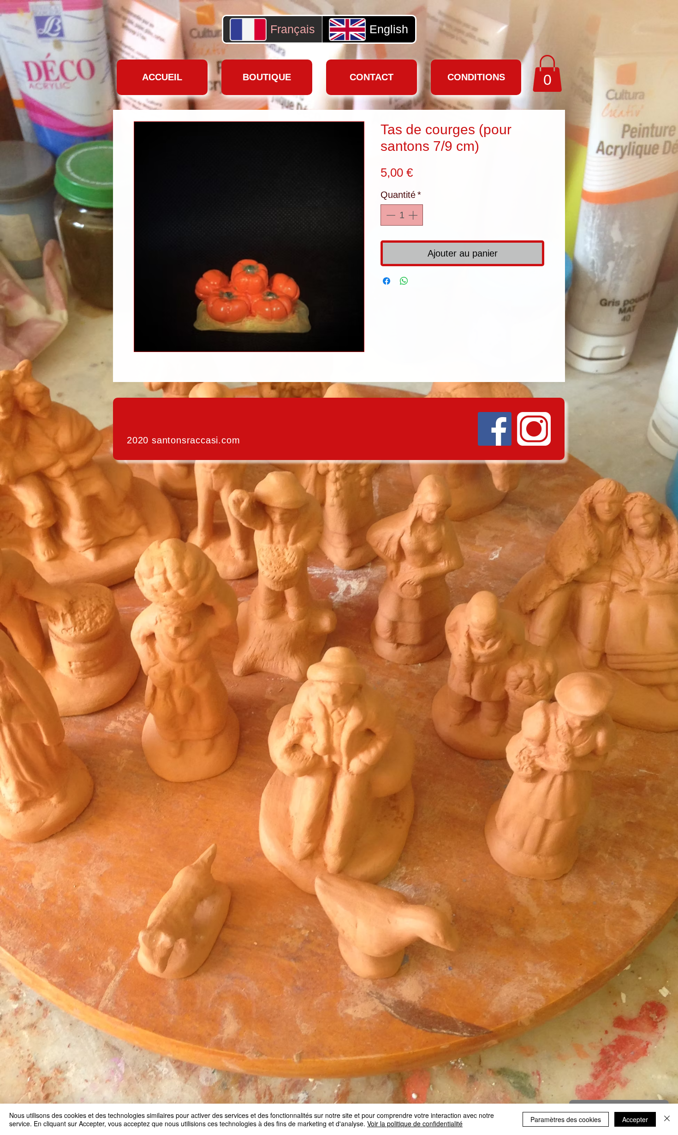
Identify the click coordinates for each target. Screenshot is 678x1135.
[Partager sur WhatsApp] (404, 281)
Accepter (635, 1119)
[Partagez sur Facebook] (386, 281)
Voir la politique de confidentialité (415, 1123)
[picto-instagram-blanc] (534, 429)
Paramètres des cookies (565, 1119)
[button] (547, 73)
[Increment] (414, 215)
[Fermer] (666, 1119)
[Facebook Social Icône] (494, 429)
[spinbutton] (402, 215)
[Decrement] (390, 215)
